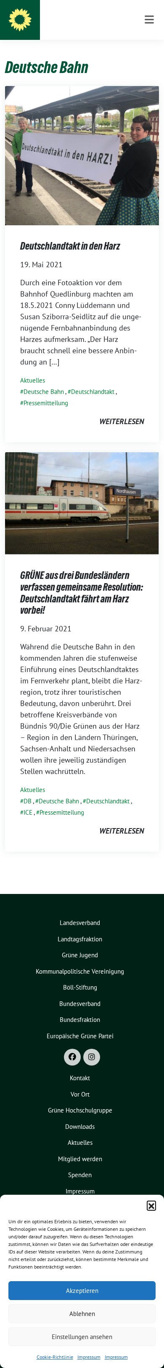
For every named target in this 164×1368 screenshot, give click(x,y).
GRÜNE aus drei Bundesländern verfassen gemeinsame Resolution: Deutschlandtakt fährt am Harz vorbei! (81, 593)
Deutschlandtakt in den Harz (70, 246)
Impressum (89, 1357)
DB (28, 801)
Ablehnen (82, 1314)
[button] (151, 1205)
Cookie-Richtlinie (55, 1357)
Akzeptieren (82, 1291)
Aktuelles (32, 380)
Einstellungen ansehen (82, 1337)
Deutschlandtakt (92, 392)
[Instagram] (91, 1057)
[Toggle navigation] (149, 20)
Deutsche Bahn (44, 392)
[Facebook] (72, 1057)
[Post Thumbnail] (82, 155)
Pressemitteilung (46, 403)
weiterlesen (121, 421)
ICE (28, 812)
